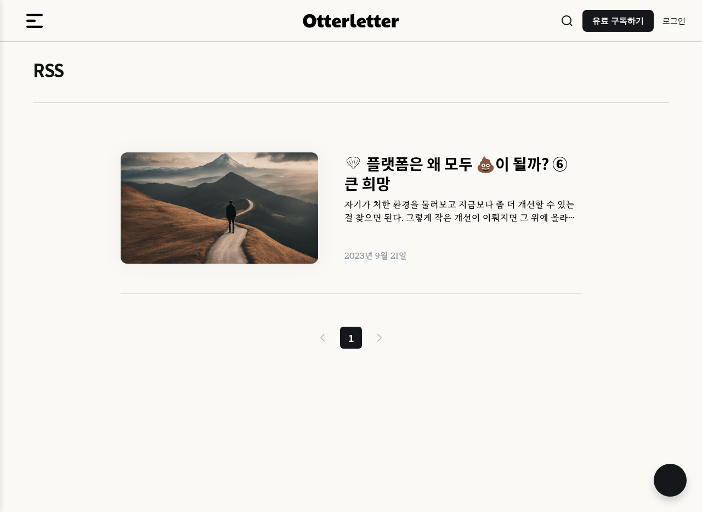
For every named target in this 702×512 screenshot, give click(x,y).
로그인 (674, 20)
